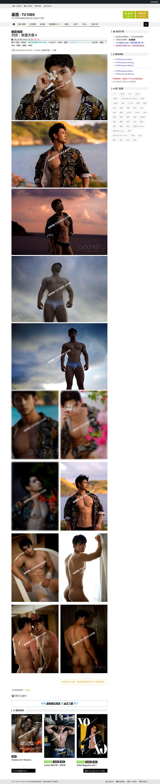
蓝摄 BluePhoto (138, 126)
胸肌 (141, 121)
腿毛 (128, 126)
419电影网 (17, 6)
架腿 (128, 108)
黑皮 (128, 140)
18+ (114, 94)
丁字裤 (121, 94)
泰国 (66, 24)
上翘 (129, 94)
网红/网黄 (21, 24)
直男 (114, 117)
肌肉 (128, 121)
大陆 (84, 24)
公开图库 (32, 24)
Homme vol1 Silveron (21, 759)
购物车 (39, 6)
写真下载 (35, 39)
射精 (142, 98)
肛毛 (134, 121)
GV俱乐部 (29, 6)
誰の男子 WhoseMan (120, 135)
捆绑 (138, 103)
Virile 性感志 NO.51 (21, 771)
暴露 (121, 108)
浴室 (114, 112)
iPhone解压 (133, 781)
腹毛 (114, 126)
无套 (114, 108)
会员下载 (68, 703)
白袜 (145, 112)
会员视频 (48, 762)
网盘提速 (121, 781)
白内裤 (128, 112)
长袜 (139, 135)
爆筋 (121, 112)
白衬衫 (137, 112)
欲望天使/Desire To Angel (80, 42)
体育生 (115, 98)
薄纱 (129, 131)
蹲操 (133, 135)
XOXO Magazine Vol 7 (87, 765)
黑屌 (121, 140)
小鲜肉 (115, 103)
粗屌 (128, 117)
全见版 (42, 24)
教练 (145, 103)
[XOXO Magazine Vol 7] (92, 736)
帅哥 (123, 103)
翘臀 (121, 121)
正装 (141, 108)
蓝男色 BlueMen (118, 131)
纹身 (114, 121)
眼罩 (121, 117)
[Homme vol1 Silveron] (26, 733)
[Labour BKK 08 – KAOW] (59, 736)
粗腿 (134, 117)
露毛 (114, 140)
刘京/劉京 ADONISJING (38, 42)
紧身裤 (142, 117)
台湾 (75, 24)
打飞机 (130, 103)
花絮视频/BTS (54, 24)
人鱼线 (136, 94)
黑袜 (134, 140)
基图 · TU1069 (23, 14)
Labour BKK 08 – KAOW (55, 765)
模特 (134, 108)
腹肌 (121, 126)
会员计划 (94, 24)
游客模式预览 (53, 703)
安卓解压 (144, 781)
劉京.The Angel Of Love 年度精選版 (96, 771)
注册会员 (49, 6)
